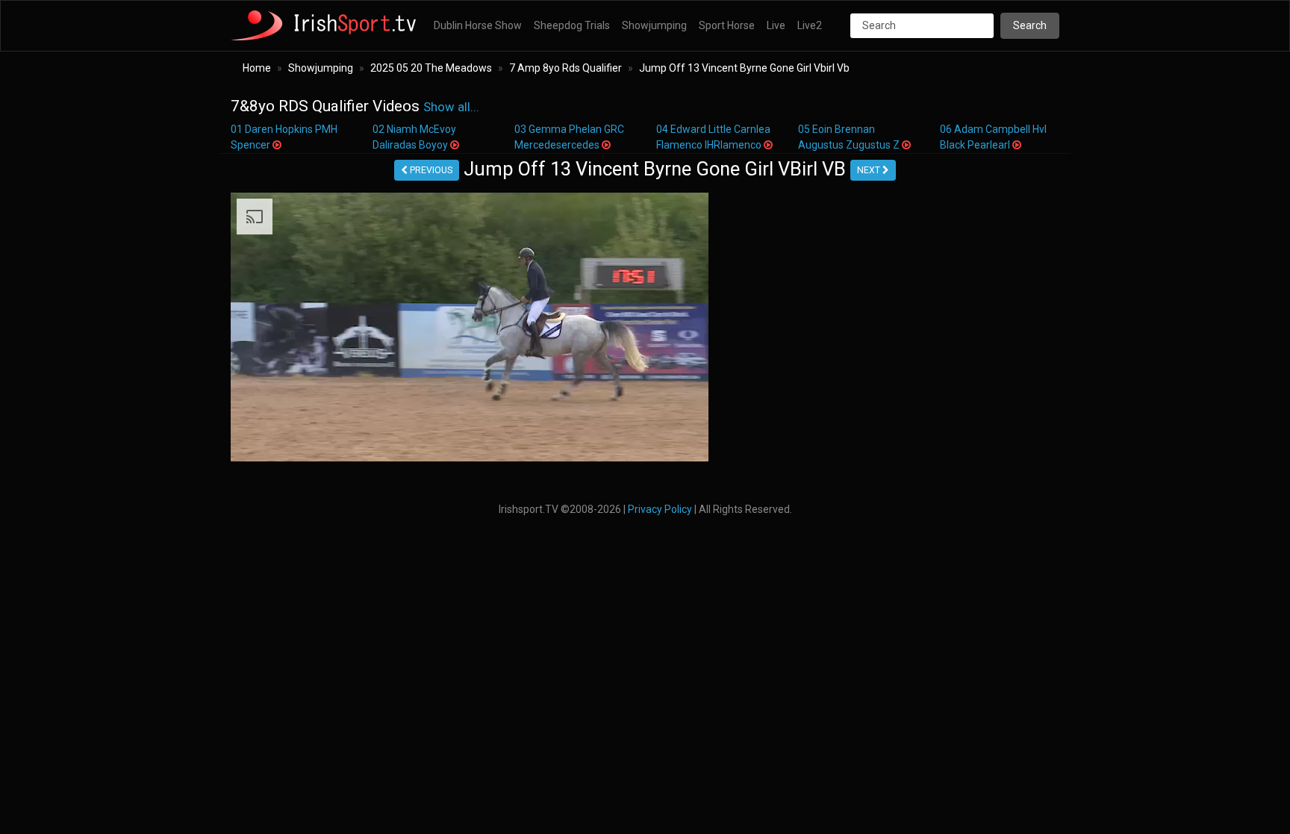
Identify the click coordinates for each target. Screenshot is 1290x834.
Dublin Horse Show (478, 25)
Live (776, 25)
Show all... (451, 107)
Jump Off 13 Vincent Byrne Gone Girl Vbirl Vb (744, 68)
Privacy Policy (660, 509)
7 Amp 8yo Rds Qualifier (565, 68)
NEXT (869, 170)
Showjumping (654, 25)
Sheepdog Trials (572, 25)
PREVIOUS (430, 170)
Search (1030, 25)
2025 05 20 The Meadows (431, 68)
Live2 (809, 25)
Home (257, 68)
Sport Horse (727, 25)
